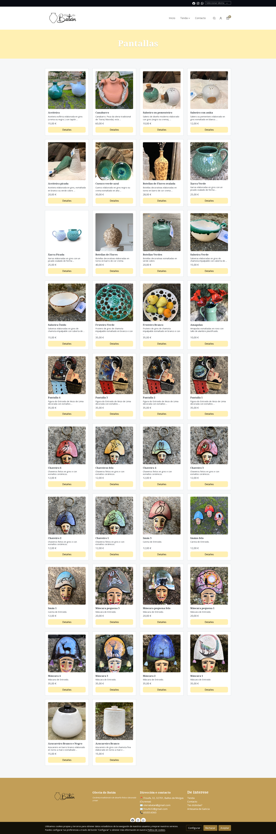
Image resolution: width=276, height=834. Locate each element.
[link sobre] (67, 796)
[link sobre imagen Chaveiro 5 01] (114, 445)
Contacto (192, 801)
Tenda (190, 798)
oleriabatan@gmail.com (156, 805)
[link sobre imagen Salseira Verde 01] (209, 232)
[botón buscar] (214, 18)
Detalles (66, 129)
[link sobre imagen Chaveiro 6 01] (67, 445)
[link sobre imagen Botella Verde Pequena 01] (162, 232)
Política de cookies (156, 829)
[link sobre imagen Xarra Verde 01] (209, 161)
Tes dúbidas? (194, 805)
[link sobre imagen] (67, 515)
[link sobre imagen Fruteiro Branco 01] (162, 302)
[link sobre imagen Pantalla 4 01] (67, 375)
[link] (63, 18)
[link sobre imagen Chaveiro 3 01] (209, 445)
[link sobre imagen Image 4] (114, 161)
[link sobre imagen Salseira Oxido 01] (67, 302)
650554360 (149, 812)
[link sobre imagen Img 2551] (67, 161)
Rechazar (210, 828)
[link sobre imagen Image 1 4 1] (67, 90)
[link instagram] (198, 3)
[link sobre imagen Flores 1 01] (209, 302)
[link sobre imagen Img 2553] (162, 90)
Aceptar (225, 828)
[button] (185, 18)
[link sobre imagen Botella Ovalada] (162, 161)
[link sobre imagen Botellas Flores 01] (114, 232)
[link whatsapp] (202, 3)
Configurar (194, 828)
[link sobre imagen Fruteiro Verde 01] (114, 302)
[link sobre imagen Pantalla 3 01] (114, 375)
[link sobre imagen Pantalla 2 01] (162, 375)
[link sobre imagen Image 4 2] (114, 90)
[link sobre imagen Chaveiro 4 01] (162, 445)
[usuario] (221, 18)
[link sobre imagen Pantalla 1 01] (209, 375)
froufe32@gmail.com (155, 809)
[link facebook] (193, 3)
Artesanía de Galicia (198, 809)
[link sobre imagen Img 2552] (209, 90)
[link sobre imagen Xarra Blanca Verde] (67, 232)
